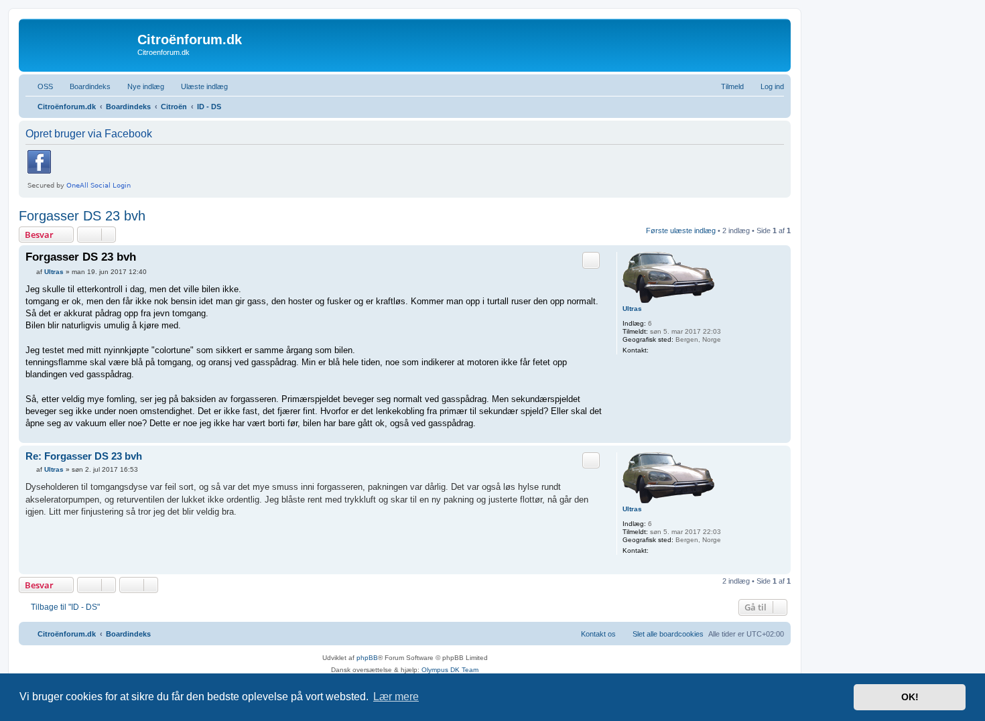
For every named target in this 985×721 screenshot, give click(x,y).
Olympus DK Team (449, 669)
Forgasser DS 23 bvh (82, 215)
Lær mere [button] (396, 696)
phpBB (367, 657)
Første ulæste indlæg (681, 230)
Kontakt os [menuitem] (598, 634)
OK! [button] (910, 697)
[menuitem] (39, 86)
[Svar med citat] (591, 260)
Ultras (632, 308)
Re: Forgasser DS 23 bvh (83, 456)
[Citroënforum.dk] (79, 43)
